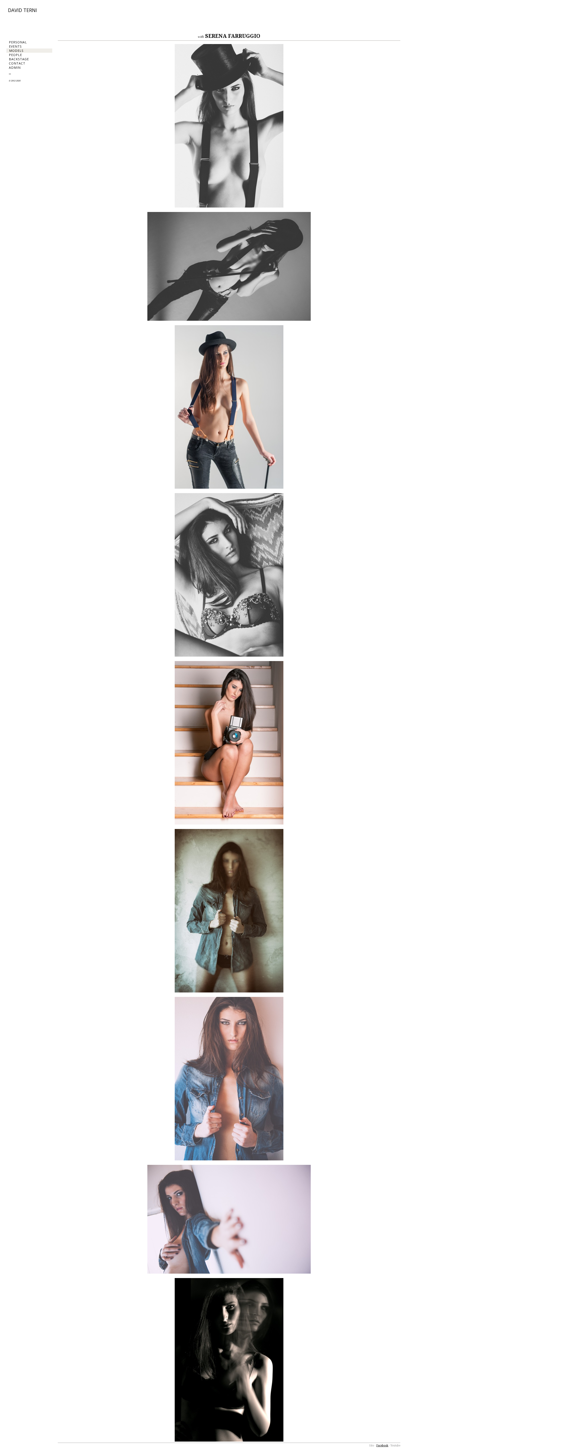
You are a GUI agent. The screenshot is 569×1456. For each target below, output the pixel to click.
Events (15, 46)
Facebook (382, 1445)
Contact (17, 63)
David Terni (22, 10)
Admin (15, 67)
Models (16, 50)
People (15, 55)
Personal (18, 42)
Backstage (19, 59)
